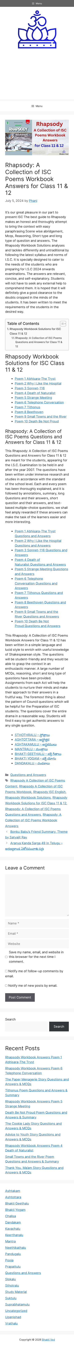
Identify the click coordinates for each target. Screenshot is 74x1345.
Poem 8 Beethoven (29, 412)
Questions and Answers (28, 775)
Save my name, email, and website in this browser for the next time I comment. (36, 956)
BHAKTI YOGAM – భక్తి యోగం (35, 758)
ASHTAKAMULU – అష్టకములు (36, 744)
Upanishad (13, 1317)
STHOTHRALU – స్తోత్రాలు (32, 735)
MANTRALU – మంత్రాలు (31, 749)
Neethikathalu (15, 1247)
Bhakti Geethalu (17, 1203)
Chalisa (10, 1216)
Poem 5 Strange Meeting (33, 397)
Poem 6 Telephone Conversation (39, 402)
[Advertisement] (37, 76)
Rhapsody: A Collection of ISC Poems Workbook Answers (33, 820)
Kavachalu (12, 1229)
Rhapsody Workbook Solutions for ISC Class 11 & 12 (35, 331)
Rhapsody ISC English (49, 792)
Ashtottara (13, 1197)
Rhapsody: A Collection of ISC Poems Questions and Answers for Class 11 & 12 (38, 342)
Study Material (16, 1292)
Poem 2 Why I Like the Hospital (38, 383)
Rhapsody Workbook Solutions (28, 797)
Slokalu (10, 1279)
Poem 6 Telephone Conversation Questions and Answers (36, 583)
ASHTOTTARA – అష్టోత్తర (32, 739)
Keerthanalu (14, 1235)
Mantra (10, 1241)
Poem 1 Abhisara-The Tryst (35, 378)
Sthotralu (12, 1285)
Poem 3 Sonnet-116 (30, 388)
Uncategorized (16, 1311)
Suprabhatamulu (17, 1304)
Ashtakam (12, 1191)
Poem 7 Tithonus (27, 407)
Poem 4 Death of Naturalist (35, 393)
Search (10, 1019)
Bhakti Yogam (15, 1210)
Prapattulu (13, 1266)
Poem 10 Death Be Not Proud (37, 421)
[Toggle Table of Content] (61, 324)
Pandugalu (13, 1254)
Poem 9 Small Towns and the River (41, 416)
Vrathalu (11, 1323)
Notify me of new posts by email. (32, 985)
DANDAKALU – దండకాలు (32, 763)
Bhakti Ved (48, 1339)
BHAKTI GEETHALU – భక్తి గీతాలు (38, 754)
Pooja (9, 1260)
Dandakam (13, 1222)
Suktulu (11, 1298)
